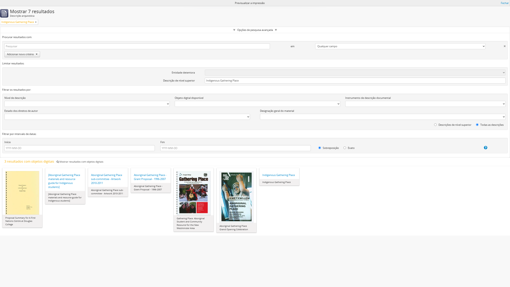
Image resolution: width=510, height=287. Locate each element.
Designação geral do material (277, 111)
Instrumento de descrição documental (368, 98)
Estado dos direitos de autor (21, 111)
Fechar (505, 3)
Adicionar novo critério (20, 54)
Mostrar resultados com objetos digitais (81, 161)
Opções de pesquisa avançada (255, 30)
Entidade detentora (183, 72)
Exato (351, 148)
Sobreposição (330, 148)
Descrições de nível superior (454, 125)
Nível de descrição (15, 98)
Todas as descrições (492, 125)
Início (7, 142)
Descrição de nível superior (179, 80)
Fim (162, 142)
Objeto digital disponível (189, 98)
